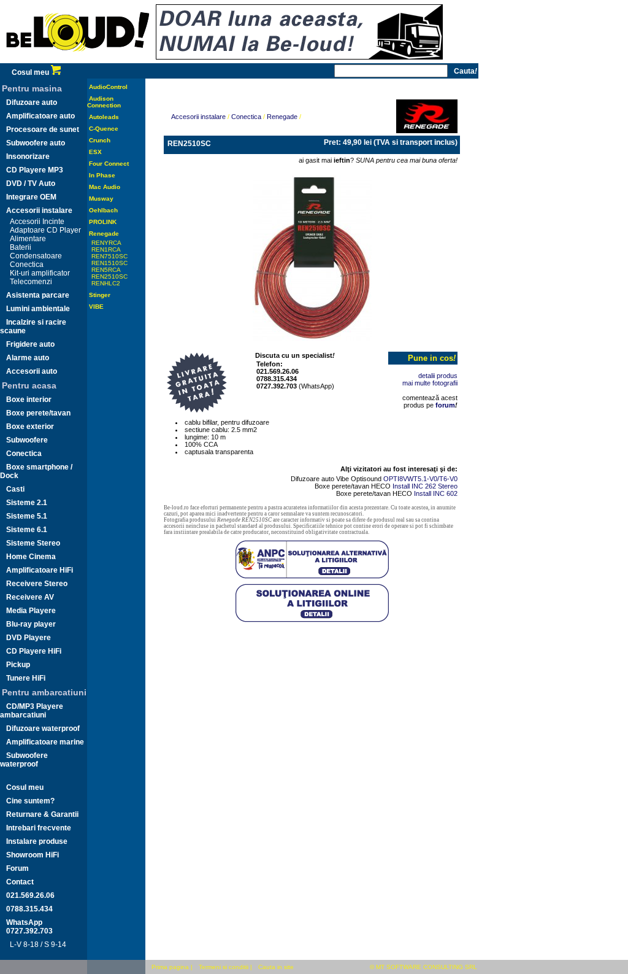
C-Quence (103, 128)
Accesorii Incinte (37, 221)
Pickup (18, 664)
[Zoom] (312, 255)
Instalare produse (36, 841)
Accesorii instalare (39, 210)
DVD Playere (28, 637)
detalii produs (438, 375)
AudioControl (108, 86)
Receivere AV (30, 597)
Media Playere (31, 610)
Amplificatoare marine (45, 742)
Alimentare (28, 238)
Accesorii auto (31, 371)
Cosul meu (31, 72)
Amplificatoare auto (40, 116)
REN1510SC (109, 263)
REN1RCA (106, 249)
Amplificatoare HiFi (39, 570)
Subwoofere (27, 440)
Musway (101, 198)
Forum (17, 868)
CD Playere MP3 (34, 170)
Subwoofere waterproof (24, 759)
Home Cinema (31, 556)
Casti (15, 489)
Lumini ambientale (38, 308)
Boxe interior (29, 399)
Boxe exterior (30, 426)
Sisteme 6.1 (26, 529)
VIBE (96, 306)
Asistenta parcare (37, 295)
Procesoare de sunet (42, 129)
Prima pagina (170, 967)
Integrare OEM (31, 197)
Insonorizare (28, 156)
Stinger (99, 295)
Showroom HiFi (32, 855)
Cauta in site (276, 967)
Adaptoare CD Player (45, 230)
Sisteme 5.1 (26, 516)
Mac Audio (104, 187)
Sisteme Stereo (33, 543)
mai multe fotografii (430, 383)
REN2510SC (109, 276)
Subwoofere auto (35, 143)
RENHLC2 (105, 283)
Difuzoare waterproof (43, 728)
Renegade (104, 233)
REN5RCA (106, 269)
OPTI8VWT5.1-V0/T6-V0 (420, 478)
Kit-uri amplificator (40, 273)
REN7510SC (109, 256)
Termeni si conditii (223, 967)
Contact (20, 882)
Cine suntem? (30, 801)
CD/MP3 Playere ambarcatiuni (31, 710)
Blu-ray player (31, 624)
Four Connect (109, 163)
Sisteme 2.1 (26, 502)
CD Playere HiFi (33, 651)
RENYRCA (106, 242)
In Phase (102, 175)
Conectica (27, 264)
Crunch (99, 140)
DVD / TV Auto (30, 183)
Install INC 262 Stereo (425, 486)
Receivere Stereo (36, 583)
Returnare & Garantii (42, 814)
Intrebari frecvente (38, 828)
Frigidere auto (30, 344)
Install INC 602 (436, 493)
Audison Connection (104, 102)
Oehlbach (103, 210)
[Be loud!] (78, 60)
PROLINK (103, 221)
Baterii (20, 247)
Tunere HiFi (25, 678)
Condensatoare (36, 256)
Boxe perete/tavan (38, 413)
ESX (95, 152)
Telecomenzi (31, 281)
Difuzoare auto (31, 102)
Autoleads (104, 117)
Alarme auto (27, 358)
